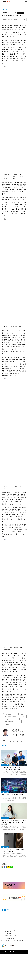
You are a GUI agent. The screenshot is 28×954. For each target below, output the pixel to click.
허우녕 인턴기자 (5, 19)
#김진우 (22, 714)
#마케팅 (23, 716)
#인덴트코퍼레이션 (9, 721)
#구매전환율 (8, 714)
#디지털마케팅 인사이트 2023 (12, 716)
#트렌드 (18, 721)
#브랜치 (7, 719)
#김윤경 (15, 714)
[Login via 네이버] (11, 867)
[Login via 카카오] (8, 867)
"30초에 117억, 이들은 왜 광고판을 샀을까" (12, 795)
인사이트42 (4, 9)
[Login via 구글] (2, 867)
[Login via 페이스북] (5, 867)
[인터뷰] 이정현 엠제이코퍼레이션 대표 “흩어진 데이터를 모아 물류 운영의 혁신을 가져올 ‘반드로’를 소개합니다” (13, 822)
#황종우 (7, 724)
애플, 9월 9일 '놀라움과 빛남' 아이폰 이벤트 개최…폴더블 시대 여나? (13, 850)
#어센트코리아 (15, 719)
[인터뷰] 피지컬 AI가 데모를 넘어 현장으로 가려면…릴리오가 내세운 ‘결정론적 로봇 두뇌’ (13, 768)
